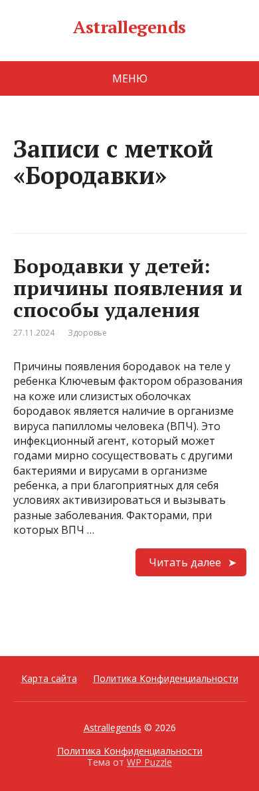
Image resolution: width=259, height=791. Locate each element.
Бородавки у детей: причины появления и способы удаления (127, 288)
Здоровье (87, 332)
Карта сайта (49, 678)
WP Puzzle (149, 762)
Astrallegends (129, 27)
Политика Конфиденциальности (165, 678)
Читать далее (185, 562)
